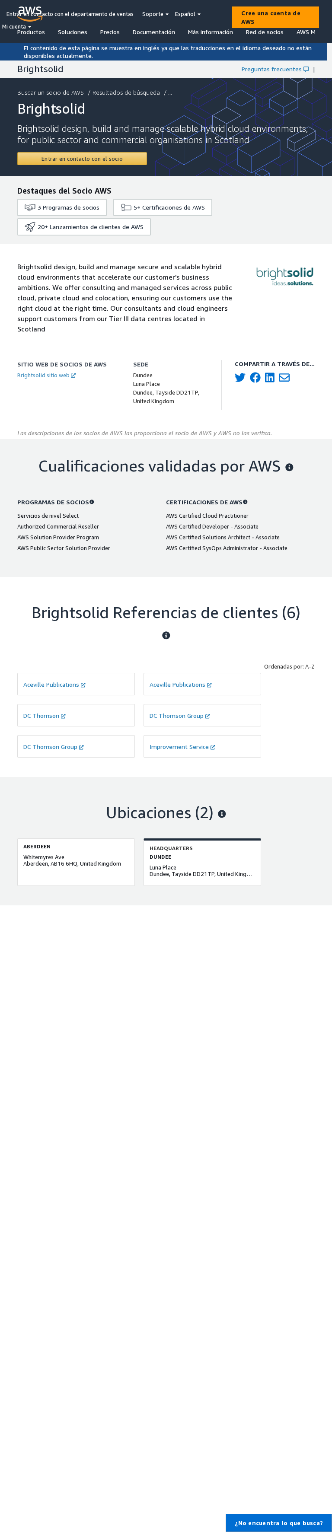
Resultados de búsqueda (126, 92)
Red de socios (265, 31)
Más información (210, 31)
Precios (110, 31)
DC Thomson (41, 715)
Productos (31, 31)
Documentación (154, 31)
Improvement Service (179, 746)
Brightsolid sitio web (43, 375)
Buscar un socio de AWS (50, 92)
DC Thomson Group (177, 715)
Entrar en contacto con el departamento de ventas (70, 13)
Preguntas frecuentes (272, 69)
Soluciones (72, 31)
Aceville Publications (51, 684)
